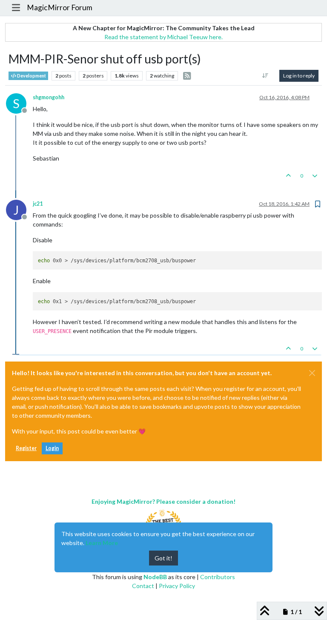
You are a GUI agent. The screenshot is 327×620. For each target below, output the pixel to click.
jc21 (38, 204)
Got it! (163, 558)
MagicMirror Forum (59, 7)
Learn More (102, 542)
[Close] (312, 373)
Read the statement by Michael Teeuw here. (163, 36)
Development (31, 75)
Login (52, 448)
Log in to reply (299, 75)
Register (26, 448)
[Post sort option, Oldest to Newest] (265, 76)
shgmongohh (48, 97)
